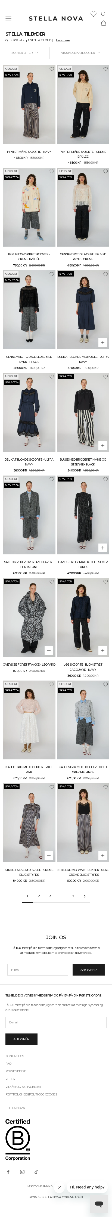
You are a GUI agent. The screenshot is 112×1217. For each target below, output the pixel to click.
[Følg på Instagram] (22, 1172)
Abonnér (21, 1039)
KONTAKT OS (14, 1056)
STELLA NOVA (15, 1108)
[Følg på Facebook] (8, 1172)
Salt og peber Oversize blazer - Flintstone (29, 564)
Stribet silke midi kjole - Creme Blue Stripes (29, 872)
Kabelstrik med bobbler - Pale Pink (28, 769)
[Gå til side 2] (84, 896)
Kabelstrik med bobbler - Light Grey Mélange (83, 769)
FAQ (8, 1064)
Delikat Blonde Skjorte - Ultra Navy (29, 462)
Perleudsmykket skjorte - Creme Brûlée (29, 257)
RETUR (10, 1079)
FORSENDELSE (15, 1071)
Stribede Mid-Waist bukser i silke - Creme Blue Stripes (83, 872)
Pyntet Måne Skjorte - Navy (29, 152)
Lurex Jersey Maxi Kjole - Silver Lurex (83, 564)
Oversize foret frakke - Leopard (29, 664)
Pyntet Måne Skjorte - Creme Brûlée (83, 154)
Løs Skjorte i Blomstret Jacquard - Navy (83, 667)
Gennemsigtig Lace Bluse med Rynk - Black (29, 359)
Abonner (88, 970)
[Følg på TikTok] (36, 1172)
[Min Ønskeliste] (93, 14)
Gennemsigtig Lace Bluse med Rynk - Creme (83, 257)
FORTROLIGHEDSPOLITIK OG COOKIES (31, 1094)
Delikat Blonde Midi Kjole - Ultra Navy (83, 359)
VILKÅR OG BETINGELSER (23, 1087)
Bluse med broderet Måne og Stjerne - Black (83, 462)
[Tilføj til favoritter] (51, 69)
